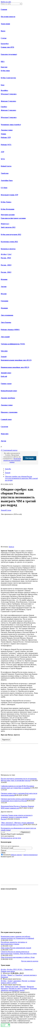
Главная (4, 9)
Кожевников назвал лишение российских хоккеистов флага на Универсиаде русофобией (17, 937)
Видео (3, 31)
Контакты (4, 988)
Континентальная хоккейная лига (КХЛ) (16, 360)
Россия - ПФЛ (6, 272)
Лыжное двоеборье (8, 398)
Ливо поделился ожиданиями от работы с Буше (18, 957)
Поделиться (6, 739)
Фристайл (4, 434)
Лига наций (5, 337)
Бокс (2, 85)
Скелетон (4, 426)
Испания (4, 279)
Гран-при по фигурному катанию (13, 218)
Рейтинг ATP (6, 137)
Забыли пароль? (16, 855)
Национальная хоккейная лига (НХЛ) (15, 367)
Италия (4, 294)
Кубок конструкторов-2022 (11, 234)
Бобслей (4, 376)
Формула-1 (5, 224)
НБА (2, 61)
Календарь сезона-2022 (9, 242)
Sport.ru (11, 547)
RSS (2, 986)
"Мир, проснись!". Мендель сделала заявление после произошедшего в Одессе (17, 823)
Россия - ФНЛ (6, 265)
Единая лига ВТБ (7, 47)
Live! (9, 254)
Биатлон (4, 67)
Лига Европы (6, 322)
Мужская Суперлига (8, 94)
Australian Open (7, 180)
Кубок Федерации (7, 209)
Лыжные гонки (6, 130)
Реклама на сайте (15, 988)
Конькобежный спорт (9, 391)
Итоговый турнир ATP (9, 195)
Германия (4, 301)
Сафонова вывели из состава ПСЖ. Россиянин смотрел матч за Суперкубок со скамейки (17, 787)
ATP (2, 152)
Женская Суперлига (8, 101)
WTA (3, 159)
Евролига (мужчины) (9, 54)
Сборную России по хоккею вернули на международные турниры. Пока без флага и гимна (19, 952)
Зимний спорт (6, 373)
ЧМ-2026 (4, 351)
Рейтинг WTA (6, 145)
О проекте (25, 988)
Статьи (3, 38)
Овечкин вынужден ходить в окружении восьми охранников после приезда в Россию (18, 800)
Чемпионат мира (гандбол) (11, 124)
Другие (3, 441)
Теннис (3, 134)
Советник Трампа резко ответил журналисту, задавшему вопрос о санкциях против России (17, 817)
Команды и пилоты (8, 249)
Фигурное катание (8, 215)
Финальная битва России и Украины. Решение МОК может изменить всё (17, 807)
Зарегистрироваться (30, 855)
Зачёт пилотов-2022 (8, 227)
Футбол (4, 254)
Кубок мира (5, 70)
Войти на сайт (6, 2)
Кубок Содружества (8, 78)
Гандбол (4, 107)
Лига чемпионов (7, 315)
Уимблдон (4, 173)
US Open (4, 188)
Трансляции (5, 24)
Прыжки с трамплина (9, 412)
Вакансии (30, 986)
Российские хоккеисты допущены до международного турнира (14, 943)
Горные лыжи (6, 383)
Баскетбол (5, 43)
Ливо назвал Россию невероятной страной (16, 948)
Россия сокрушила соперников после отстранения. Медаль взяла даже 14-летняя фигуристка (19, 779)
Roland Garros (6, 166)
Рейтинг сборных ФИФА (10, 329)
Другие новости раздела (29, 961)
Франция (4, 308)
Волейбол (4, 90)
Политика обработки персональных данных (19, 989)
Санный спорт (6, 419)
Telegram (22, 986)
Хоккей (3, 356)
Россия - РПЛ (6, 258)
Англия (3, 286)
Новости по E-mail (11, 986)
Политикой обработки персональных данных (12, 460)
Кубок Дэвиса (6, 202)
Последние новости (8, 17)
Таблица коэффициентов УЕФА (13, 344)
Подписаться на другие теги (11, 838)
